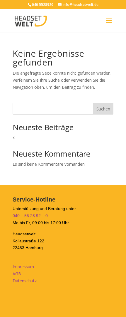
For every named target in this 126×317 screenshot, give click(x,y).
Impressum (23, 266)
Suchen (103, 109)
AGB (17, 273)
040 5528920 (42, 4)
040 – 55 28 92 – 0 (30, 215)
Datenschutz (25, 281)
